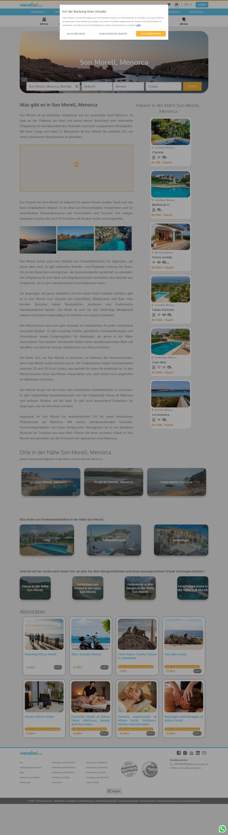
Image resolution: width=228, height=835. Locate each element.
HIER (138, 25)
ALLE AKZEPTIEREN (151, 33)
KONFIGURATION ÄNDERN (113, 33)
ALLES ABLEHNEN (76, 33)
